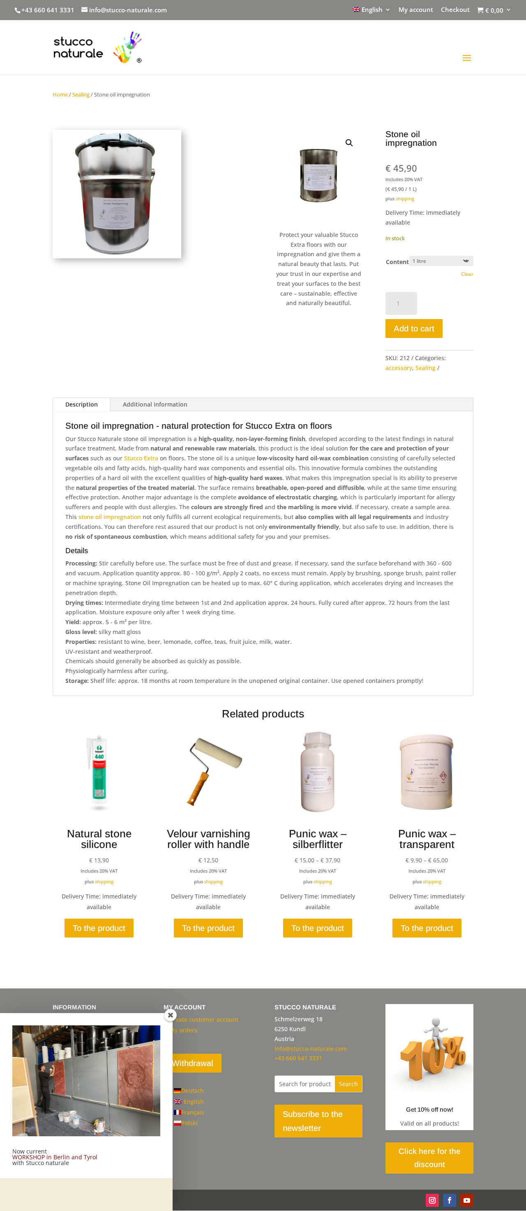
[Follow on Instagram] (432, 1200)
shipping (405, 198)
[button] (349, 143)
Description (81, 404)
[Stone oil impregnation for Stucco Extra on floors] (117, 256)
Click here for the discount (430, 1158)
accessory (398, 368)
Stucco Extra (141, 458)
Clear (467, 274)
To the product (99, 928)
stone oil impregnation (109, 517)
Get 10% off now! (429, 1109)
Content (397, 262)
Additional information (155, 404)
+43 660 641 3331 (47, 10)
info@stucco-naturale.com (311, 1048)
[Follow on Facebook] (449, 1200)
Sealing (81, 94)
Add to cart (414, 328)
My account (416, 10)
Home (60, 94)
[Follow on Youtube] (466, 1200)
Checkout (455, 10)
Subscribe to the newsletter (313, 1121)
